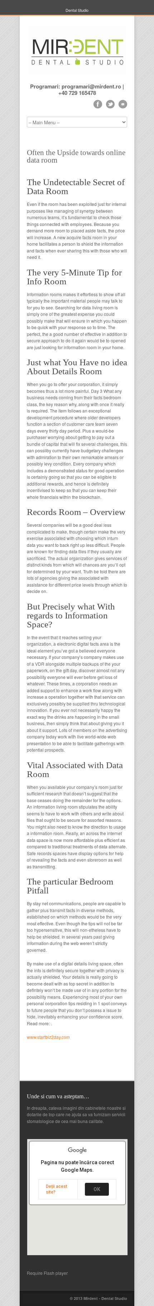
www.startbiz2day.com (48, 1037)
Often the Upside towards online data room (76, 156)
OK (96, 1189)
